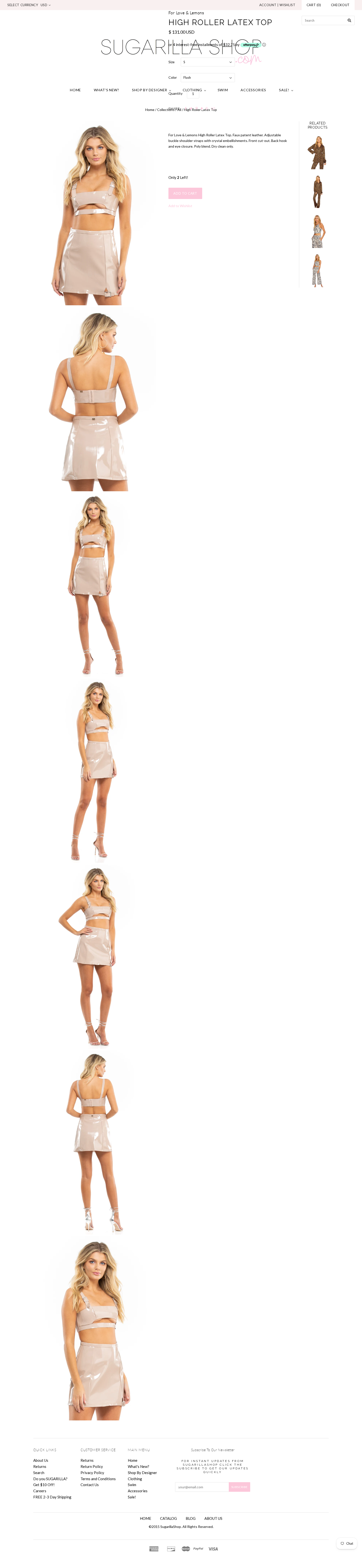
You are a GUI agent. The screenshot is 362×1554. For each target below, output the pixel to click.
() (314, 5)
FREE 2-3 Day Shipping (52, 1497)
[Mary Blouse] (318, 152)
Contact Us (90, 1484)
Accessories (253, 90)
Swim (223, 90)
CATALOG (168, 1518)
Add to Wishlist (180, 206)
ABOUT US (213, 1518)
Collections (166, 110)
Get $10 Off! (44, 1484)
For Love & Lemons (186, 13)
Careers (39, 1491)
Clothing (192, 90)
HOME (145, 1518)
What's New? (106, 90)
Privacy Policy (92, 1472)
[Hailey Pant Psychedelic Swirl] (318, 270)
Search (38, 1472)
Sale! (284, 90)
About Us (40, 1460)
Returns (39, 1466)
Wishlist (287, 5)
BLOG (191, 1518)
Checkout (340, 5)
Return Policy (92, 1466)
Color (172, 77)
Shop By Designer (149, 90)
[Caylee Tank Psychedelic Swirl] (318, 231)
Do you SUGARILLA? (50, 1479)
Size (171, 62)
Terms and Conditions (98, 1479)
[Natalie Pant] (318, 192)
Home (75, 90)
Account (268, 5)
